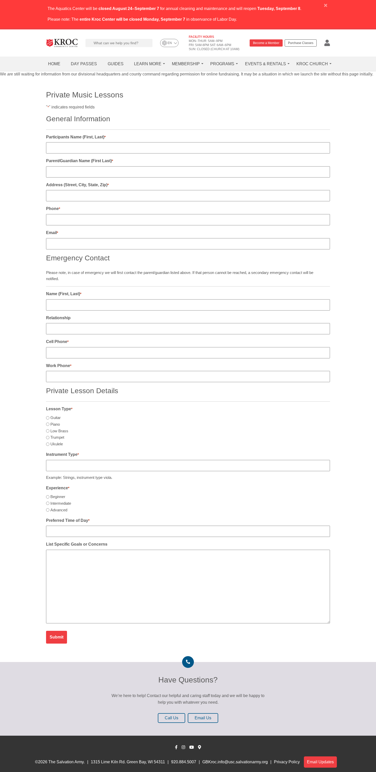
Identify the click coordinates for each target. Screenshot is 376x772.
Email (52, 232)
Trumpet (57, 437)
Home (54, 64)
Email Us (203, 718)
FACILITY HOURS (201, 37)
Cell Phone (57, 341)
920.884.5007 (183, 762)
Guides (116, 64)
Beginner (57, 496)
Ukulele (56, 444)
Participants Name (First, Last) (76, 137)
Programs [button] (222, 64)
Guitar (55, 417)
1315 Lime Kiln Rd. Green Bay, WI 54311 (128, 762)
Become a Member (266, 43)
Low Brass (59, 431)
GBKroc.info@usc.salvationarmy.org (235, 762)
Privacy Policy (287, 762)
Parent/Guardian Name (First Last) (79, 161)
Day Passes (84, 64)
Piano (55, 424)
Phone (53, 208)
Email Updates (320, 762)
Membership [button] (186, 64)
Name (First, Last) (63, 294)
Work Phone (58, 365)
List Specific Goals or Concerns (76, 544)
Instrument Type (62, 454)
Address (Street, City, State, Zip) (77, 185)
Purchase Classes (300, 43)
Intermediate (60, 503)
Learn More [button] (147, 64)
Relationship (58, 318)
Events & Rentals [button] (265, 64)
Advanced (58, 510)
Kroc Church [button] (312, 64)
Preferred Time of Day (68, 520)
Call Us (171, 718)
